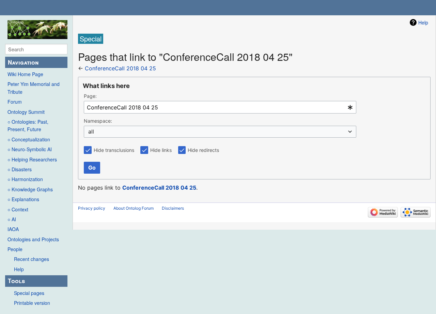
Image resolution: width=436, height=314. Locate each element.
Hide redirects (203, 150)
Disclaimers (173, 208)
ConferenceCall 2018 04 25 (120, 68)
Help (19, 269)
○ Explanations (23, 199)
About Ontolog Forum (133, 208)
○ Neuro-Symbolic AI (29, 149)
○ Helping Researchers (32, 159)
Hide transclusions (114, 150)
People (14, 249)
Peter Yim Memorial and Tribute (33, 88)
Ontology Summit (26, 111)
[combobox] (220, 107)
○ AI (11, 219)
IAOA (13, 229)
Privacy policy (91, 208)
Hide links (161, 150)
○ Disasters (19, 169)
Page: (90, 96)
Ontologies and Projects (33, 239)
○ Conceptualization (28, 139)
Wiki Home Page (25, 74)
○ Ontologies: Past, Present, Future (27, 125)
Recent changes (31, 259)
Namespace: (98, 121)
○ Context (17, 209)
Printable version (32, 302)
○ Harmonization (25, 179)
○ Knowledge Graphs (30, 189)
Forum (14, 101)
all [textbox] (91, 131)
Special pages (29, 293)
